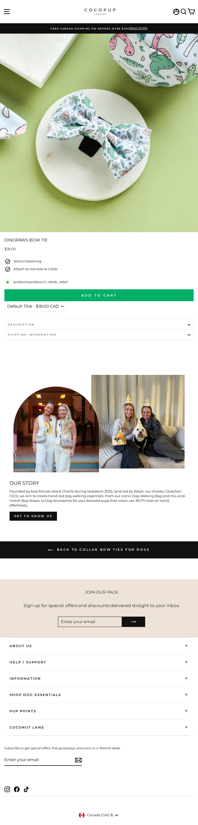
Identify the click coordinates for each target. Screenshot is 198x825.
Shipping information (32, 334)
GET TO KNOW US (33, 516)
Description (21, 324)
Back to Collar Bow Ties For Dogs (102, 550)
